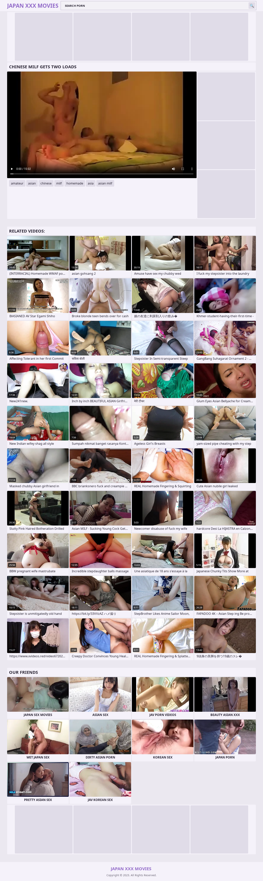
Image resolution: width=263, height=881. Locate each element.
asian (32, 183)
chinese (46, 183)
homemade (74, 183)
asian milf (105, 183)
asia (91, 183)
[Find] (252, 5)
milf (59, 183)
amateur (17, 183)
